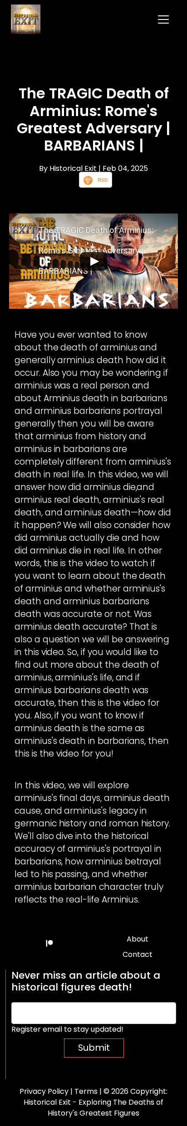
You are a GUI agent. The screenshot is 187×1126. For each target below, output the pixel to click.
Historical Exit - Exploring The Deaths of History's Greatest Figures (93, 1107)
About (137, 939)
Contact (138, 954)
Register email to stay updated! (67, 1029)
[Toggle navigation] (163, 19)
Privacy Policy (44, 1091)
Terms (86, 1091)
